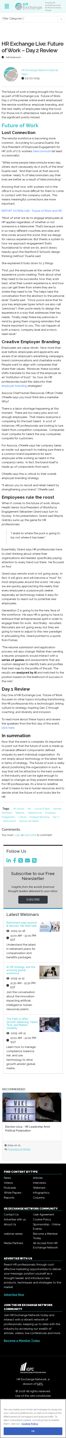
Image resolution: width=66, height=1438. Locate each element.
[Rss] (35, 861)
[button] (33, 19)
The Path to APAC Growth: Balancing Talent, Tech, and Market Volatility (22, 1023)
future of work (42, 808)
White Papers (12, 1192)
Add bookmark (13, 57)
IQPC (40, 1384)
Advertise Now (14, 1294)
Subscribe (30, 835)
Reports (9, 1197)
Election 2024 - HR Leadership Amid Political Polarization (27, 1128)
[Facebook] (15, 861)
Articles (38, 1178)
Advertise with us (15, 1219)
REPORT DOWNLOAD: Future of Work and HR (32, 210)
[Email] (28, 861)
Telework (20, 812)
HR (29, 808)
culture (23, 817)
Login (17, 835)
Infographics (41, 1192)
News (7, 1178)
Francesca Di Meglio (19, 1149)
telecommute (42, 151)
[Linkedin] (9, 861)
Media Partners (13, 1243)
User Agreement (43, 1214)
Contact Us (11, 1214)
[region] (33, 1418)
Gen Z (56, 817)
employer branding (14, 386)
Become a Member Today (45, 1236)
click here (8, 727)
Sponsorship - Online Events (46, 1226)
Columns (39, 1197)
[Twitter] (21, 861)
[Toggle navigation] (7, 6)
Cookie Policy (42, 1219)
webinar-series (13, 1233)
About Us (10, 1224)
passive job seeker (29, 821)
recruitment (9, 821)
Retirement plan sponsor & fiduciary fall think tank (21, 924)
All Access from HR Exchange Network (45, 1245)
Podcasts (10, 1187)
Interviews (39, 1182)
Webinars (39, 1187)
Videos (8, 1182)
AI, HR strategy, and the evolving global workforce (20, 970)
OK (33, 1431)
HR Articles (19, 808)
